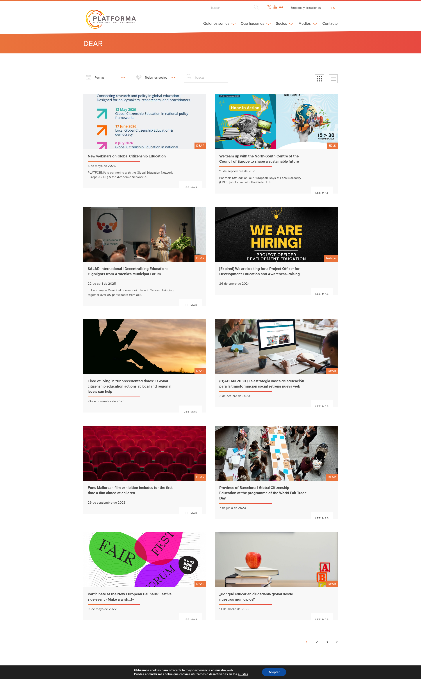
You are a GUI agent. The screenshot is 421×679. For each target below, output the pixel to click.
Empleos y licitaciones (306, 8)
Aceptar (274, 672)
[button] (319, 78)
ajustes (243, 674)
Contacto (330, 23)
